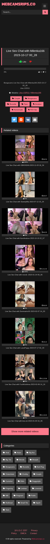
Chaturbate (10, 474)
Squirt (38, 503)
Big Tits (8, 460)
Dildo (22, 481)
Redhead (9, 503)
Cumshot (9, 481)
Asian (19, 453)
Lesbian (24, 488)
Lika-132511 (24, 93)
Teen (26, 104)
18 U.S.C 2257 (20, 530)
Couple (17, 98)
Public (33, 495)
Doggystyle (36, 481)
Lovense (38, 488)
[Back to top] (42, 536)
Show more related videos (25, 431)
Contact (33, 533)
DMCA (23, 533)
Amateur (38, 104)
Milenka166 (36, 93)
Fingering (9, 488)
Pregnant (19, 495)
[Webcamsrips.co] (20, 4)
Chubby (25, 474)
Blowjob (35, 460)
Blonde (21, 460)
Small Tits (24, 503)
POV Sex (33, 110)
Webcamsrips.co (38, 539)
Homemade (18, 110)
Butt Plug (40, 467)
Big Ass (32, 453)
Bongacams (32, 98)
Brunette (13, 104)
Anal (7, 453)
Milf (7, 495)
